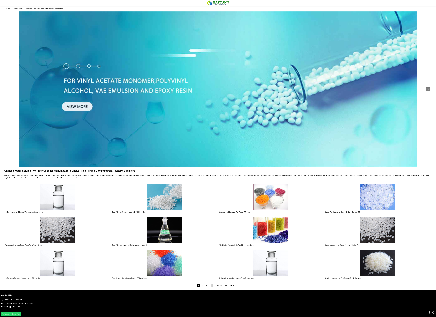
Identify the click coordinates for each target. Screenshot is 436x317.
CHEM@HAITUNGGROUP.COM (21, 303)
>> (226, 285)
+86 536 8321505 (16, 300)
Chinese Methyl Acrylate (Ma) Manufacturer (258, 175)
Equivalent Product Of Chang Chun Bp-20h (290, 175)
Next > (219, 285)
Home (7, 9)
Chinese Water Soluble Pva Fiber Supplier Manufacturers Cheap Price (38, 9)
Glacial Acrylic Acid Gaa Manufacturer (227, 175)
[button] (3, 3)
